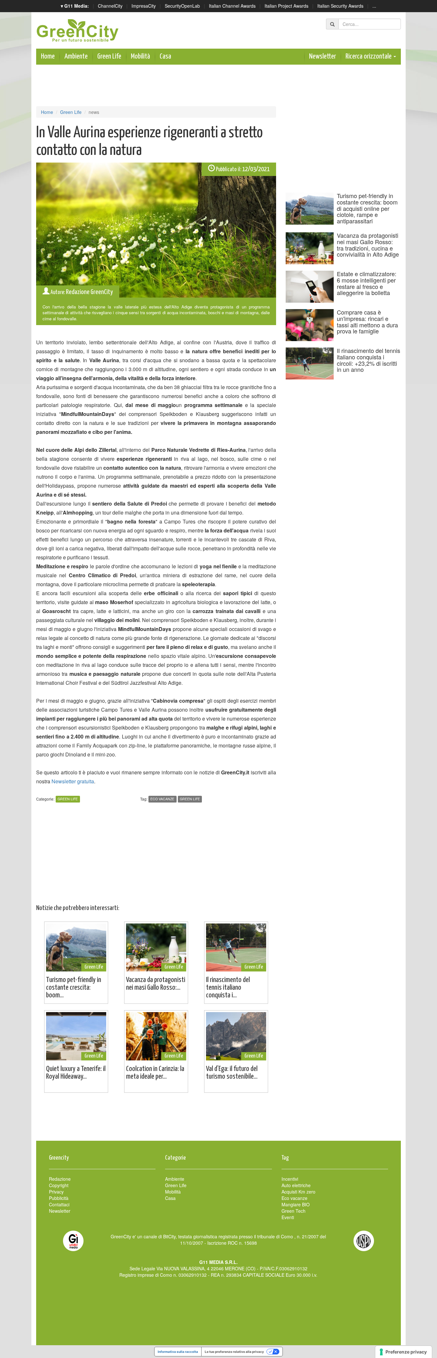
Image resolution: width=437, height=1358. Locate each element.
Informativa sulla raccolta (178, 1352)
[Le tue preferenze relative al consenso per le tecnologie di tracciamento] (403, 1352)
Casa (165, 56)
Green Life (109, 56)
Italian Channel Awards (232, 6)
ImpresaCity (143, 6)
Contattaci (59, 1204)
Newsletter (322, 56)
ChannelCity (110, 6)
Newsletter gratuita (73, 781)
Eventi (288, 1217)
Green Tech (294, 1211)
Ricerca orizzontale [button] (369, 56)
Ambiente (76, 56)
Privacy (56, 1191)
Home (48, 56)
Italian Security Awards (340, 6)
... (374, 6)
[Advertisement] (218, 1120)
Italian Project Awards (286, 6)
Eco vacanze (162, 799)
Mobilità (140, 56)
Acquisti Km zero (298, 1191)
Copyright (58, 1185)
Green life (190, 799)
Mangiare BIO (296, 1204)
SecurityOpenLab (182, 6)
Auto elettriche (296, 1185)
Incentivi (290, 1179)
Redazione (60, 1179)
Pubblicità (58, 1198)
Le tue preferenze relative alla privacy (234, 1352)
